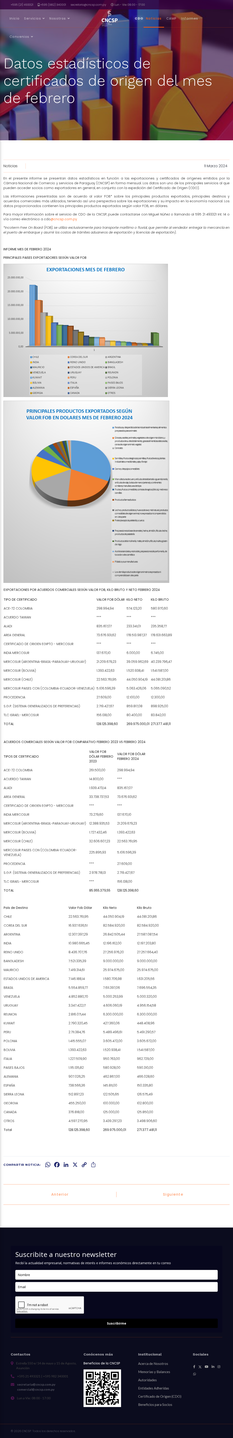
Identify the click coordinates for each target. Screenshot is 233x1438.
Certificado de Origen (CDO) (159, 1396)
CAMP (171, 18)
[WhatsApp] (47, 1164)
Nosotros (57, 18)
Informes (189, 18)
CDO (139, 18)
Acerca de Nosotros (153, 1363)
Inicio (15, 18)
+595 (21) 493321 (22, 5)
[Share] (93, 1164)
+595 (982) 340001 (53, 5)
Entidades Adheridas (153, 1388)
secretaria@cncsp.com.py (88, 5)
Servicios (32, 18)
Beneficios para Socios (155, 1404)
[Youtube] (206, 1366)
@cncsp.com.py (64, 219)
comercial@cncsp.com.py (35, 1389)
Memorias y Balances (154, 1372)
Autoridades (147, 1380)
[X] (75, 1164)
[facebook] (194, 1366)
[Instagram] (219, 1366)
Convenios (19, 36)
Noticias (154, 18)
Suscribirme (116, 1323)
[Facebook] (57, 1164)
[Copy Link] (84, 1164)
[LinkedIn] (66, 1164)
